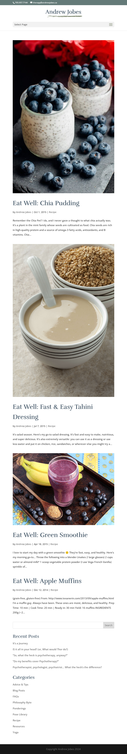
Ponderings (19, 708)
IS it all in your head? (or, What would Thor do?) (40, 649)
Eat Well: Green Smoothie (50, 535)
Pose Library (20, 714)
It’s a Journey (20, 643)
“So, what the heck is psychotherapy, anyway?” (40, 655)
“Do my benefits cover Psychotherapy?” (36, 661)
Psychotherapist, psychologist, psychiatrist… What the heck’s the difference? (57, 667)
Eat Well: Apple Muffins (47, 581)
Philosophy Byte (22, 702)
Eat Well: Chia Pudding (46, 203)
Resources (19, 726)
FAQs (16, 696)
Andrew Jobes (23, 212)
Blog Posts (19, 690)
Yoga (16, 732)
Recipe (52, 212)
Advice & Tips (20, 684)
